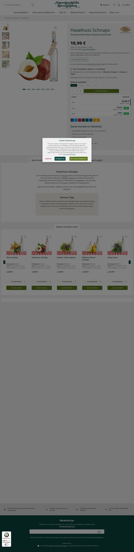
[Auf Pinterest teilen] (79, 120)
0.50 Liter (96, 85)
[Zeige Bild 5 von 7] (42, 89)
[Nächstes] (6, 68)
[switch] (7, 544)
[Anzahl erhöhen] (81, 91)
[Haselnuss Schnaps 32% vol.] (38, 56)
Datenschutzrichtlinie (78, 537)
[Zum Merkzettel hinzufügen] (55, 28)
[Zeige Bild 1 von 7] (24, 89)
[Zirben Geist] (118, 245)
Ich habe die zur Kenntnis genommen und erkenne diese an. (69, 546)
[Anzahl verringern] (73, 91)
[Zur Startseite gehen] (67, 5)
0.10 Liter (74, 85)
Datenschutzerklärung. (69, 154)
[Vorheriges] (4, 262)
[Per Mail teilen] (94, 120)
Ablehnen (48, 159)
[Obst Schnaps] (16, 245)
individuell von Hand (94, 64)
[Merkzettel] (114, 5)
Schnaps (64, 175)
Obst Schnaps (12, 257)
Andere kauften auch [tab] (67, 226)
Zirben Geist (113, 257)
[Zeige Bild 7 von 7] (52, 89)
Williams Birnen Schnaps (88, 258)
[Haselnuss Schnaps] (42, 245)
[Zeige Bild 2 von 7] (28, 89)
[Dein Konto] (119, 5)
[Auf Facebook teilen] (72, 120)
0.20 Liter (81, 85)
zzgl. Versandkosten (88, 49)
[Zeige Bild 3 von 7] (33, 89)
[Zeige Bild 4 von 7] (38, 89)
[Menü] (10, 532)
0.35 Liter (88, 85)
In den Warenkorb (101, 91)
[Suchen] (32, 5)
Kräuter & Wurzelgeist (66, 257)
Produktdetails (16, 282)
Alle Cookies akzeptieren (78, 159)
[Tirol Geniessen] (125, 29)
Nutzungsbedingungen (95, 537)
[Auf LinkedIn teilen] (90, 120)
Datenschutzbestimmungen (58, 546)
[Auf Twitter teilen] (75, 120)
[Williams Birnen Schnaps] (92, 245)
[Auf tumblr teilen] (83, 120)
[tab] (39, 160)
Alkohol (65, 178)
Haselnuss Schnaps (40, 257)
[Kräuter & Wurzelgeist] (67, 245)
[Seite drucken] (98, 120)
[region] (33, 56)
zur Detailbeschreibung (79, 59)
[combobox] (17, 5)
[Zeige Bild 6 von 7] (47, 89)
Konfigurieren (60, 159)
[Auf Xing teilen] (87, 120)
